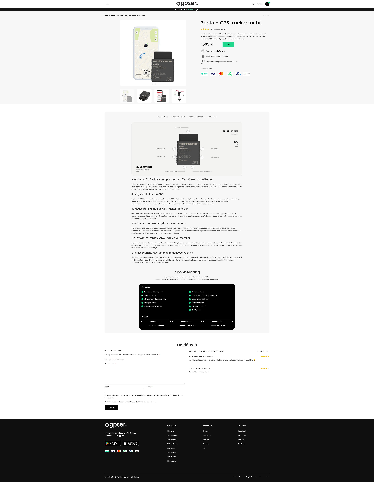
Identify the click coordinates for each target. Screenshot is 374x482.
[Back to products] (266, 15)
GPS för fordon (117, 15)
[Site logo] (187, 4)
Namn (107, 387)
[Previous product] (263, 15)
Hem (106, 15)
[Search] (254, 4)
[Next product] (268, 15)
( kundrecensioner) (218, 29)
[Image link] (116, 425)
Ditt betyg (109, 359)
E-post (149, 387)
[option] (154, 83)
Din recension (110, 364)
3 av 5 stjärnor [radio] (120, 359)
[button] (122, 95)
